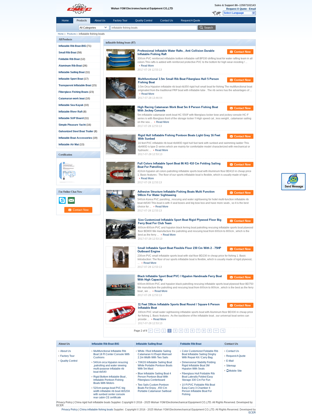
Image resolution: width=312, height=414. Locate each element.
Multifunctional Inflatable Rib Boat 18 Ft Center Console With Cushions (111, 354)
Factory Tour (120, 20)
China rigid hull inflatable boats (92, 402)
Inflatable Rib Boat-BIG (72, 45)
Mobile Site (235, 370)
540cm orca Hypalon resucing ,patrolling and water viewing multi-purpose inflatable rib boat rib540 (110, 367)
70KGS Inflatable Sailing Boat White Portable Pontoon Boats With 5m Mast (155, 365)
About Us (100, 20)
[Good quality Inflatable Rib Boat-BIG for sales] (67, 182)
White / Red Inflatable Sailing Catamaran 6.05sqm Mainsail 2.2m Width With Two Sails (155, 354)
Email (252, 8)
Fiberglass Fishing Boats (74, 91)
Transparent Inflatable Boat (75, 85)
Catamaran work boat (72, 98)
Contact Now (242, 51)
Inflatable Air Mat (69, 144)
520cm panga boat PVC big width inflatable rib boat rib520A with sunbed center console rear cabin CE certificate (111, 392)
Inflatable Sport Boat (71, 78)
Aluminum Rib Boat (70, 65)
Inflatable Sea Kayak (71, 105)
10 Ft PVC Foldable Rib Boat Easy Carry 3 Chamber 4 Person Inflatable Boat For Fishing (198, 389)
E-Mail (230, 360)
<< (157, 330)
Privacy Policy (64, 402)
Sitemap (231, 365)
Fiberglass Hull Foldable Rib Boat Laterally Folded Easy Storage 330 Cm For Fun (198, 376)
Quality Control (143, 20)
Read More (147, 65)
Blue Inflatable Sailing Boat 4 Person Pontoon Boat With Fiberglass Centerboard (154, 376)
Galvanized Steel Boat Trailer (76, 131)
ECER (60, 405)
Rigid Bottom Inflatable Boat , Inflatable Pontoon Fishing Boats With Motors (110, 380)
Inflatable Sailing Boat (72, 72)
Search (208, 27)
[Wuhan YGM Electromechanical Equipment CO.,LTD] (254, 13)
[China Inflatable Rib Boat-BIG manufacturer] (83, 8)
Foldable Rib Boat (69, 59)
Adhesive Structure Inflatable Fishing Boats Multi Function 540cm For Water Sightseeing (176, 193)
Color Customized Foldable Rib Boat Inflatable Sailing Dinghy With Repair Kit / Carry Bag (200, 354)
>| (223, 330)
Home (65, 20)
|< (150, 330)
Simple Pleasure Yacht (72, 124)
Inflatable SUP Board (71, 118)
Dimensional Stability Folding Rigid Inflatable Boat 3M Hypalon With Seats (199, 365)
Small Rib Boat (67, 52)
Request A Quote (236, 8)
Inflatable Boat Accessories (75, 137)
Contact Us (166, 20)
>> (216, 330)
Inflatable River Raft (71, 111)
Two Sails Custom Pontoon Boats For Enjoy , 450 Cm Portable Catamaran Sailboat (154, 388)
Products (82, 20)
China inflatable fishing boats (96, 409)
